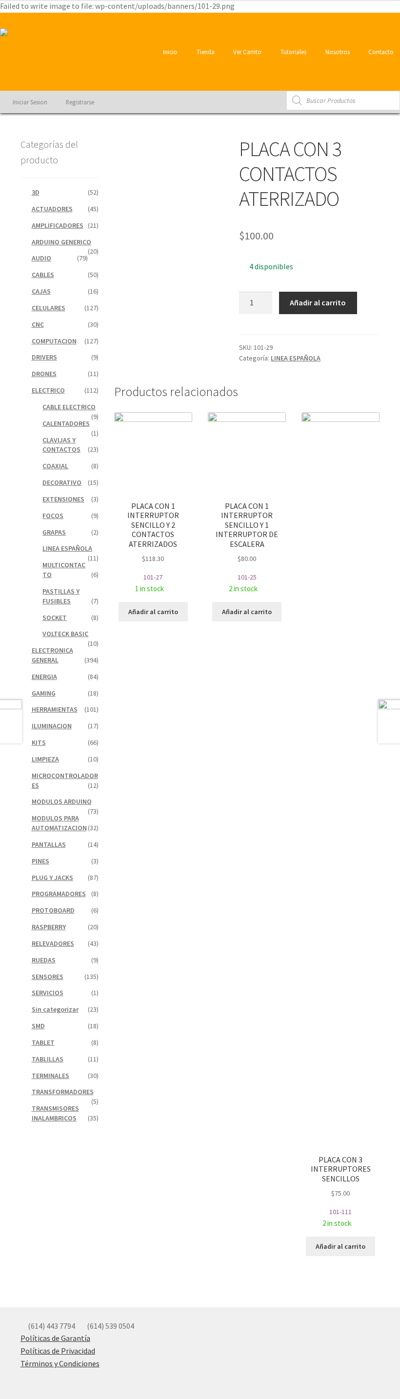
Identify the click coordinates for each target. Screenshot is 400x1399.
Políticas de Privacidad (57, 1351)
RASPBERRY (49, 926)
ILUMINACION (52, 725)
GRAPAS (54, 532)
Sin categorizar (55, 1009)
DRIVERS (44, 357)
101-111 (341, 1191)
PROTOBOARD (53, 910)
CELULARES (48, 307)
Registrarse (79, 102)
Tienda (205, 52)
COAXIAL (55, 465)
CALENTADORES (66, 423)
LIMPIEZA (45, 759)
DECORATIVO (61, 482)
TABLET (43, 1042)
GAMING (44, 693)
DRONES (44, 373)
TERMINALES (50, 1075)
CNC (38, 324)
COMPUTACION (54, 341)
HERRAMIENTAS (55, 709)
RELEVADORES (53, 943)
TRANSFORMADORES (63, 1091)
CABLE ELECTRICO (69, 406)
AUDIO (41, 258)
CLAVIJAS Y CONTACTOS (61, 445)
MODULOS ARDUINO (62, 801)
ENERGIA (44, 676)
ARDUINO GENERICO (61, 242)
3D (36, 192)
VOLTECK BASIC (65, 633)
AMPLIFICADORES (57, 225)
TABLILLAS (47, 1059)
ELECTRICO (48, 390)
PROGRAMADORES (59, 893)
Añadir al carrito (318, 302)
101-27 (153, 547)
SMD (38, 1025)
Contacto (380, 52)
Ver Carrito (246, 52)
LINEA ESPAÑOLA (295, 358)
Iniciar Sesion (29, 102)
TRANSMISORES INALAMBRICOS (55, 1113)
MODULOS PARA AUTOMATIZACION (59, 823)
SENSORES (47, 976)
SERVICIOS (47, 992)
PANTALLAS (49, 844)
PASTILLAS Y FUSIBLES (61, 596)
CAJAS (41, 291)
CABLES (43, 274)
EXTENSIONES (63, 499)
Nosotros (337, 52)
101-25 (247, 547)
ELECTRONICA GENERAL (52, 655)
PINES (40, 861)
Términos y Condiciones (60, 1363)
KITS (39, 742)
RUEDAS (44, 960)
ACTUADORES (52, 208)
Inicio (169, 52)
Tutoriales (292, 52)
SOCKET (54, 617)
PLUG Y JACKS (52, 877)
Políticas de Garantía (55, 1338)
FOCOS (52, 515)
